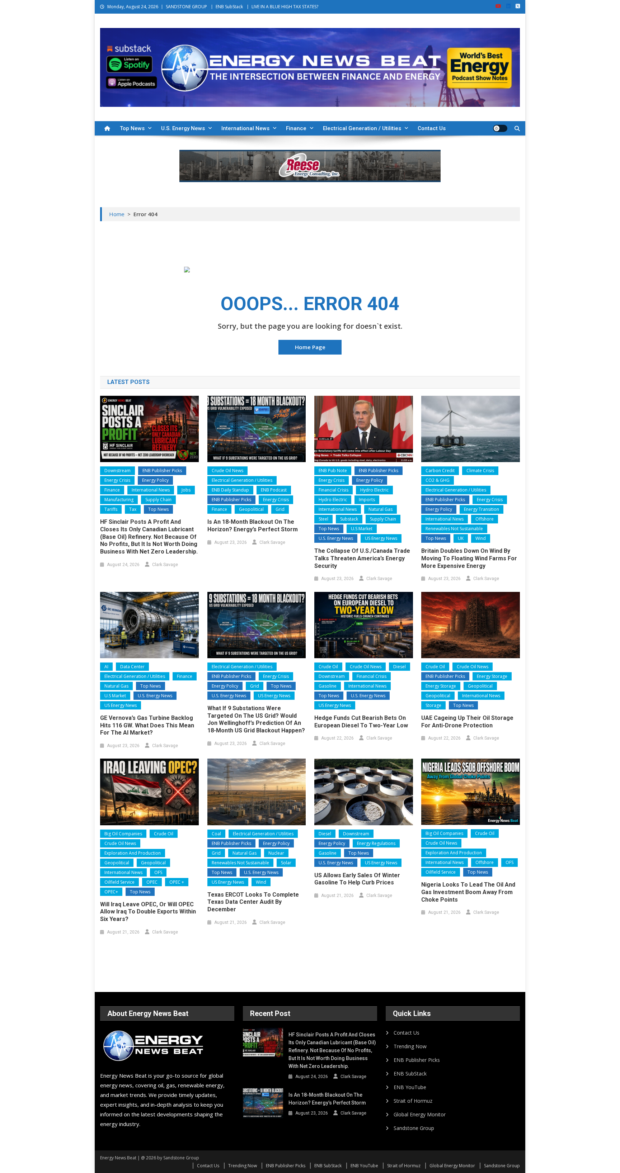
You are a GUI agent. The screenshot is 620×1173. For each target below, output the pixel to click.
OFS (158, 872)
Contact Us (432, 128)
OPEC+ (111, 892)
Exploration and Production (132, 853)
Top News (132, 128)
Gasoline (328, 686)
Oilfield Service (119, 882)
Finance (296, 128)
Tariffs (110, 509)
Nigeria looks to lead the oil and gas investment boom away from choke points (468, 892)
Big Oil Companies (123, 834)
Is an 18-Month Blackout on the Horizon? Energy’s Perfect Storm (252, 525)
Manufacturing (118, 500)
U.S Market (361, 529)
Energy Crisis (117, 480)
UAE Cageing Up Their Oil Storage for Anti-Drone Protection (467, 721)
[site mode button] (500, 128)
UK (461, 538)
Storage (433, 705)
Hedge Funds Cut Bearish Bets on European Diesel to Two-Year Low (361, 721)
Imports (367, 500)
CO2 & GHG (438, 480)
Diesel (399, 667)
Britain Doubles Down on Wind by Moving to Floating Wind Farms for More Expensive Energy (469, 558)
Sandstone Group (414, 1128)
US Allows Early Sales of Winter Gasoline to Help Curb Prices (357, 879)
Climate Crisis (480, 470)
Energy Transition (481, 509)
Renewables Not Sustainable (454, 529)
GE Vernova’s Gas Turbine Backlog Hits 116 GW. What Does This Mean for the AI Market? (147, 725)
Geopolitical (251, 509)
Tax (132, 509)
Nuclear (276, 853)
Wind (480, 538)
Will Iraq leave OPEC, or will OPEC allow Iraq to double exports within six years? (148, 912)
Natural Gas (380, 509)
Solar (286, 863)
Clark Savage (165, 564)
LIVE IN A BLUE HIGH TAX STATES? (285, 7)
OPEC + (176, 882)
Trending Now (410, 1046)
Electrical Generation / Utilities (362, 128)
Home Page (310, 347)
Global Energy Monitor (420, 1114)
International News (245, 128)
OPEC (152, 882)
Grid (280, 509)
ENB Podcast (274, 490)
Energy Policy (155, 480)
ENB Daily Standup (230, 490)
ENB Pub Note (333, 470)
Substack (349, 519)
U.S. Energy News (183, 128)
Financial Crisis (333, 490)
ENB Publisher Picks (162, 470)
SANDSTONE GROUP (186, 7)
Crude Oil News (227, 470)
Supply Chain (158, 500)
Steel (323, 519)
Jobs (186, 490)
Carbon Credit (440, 470)
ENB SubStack (229, 7)
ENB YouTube (410, 1087)
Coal (216, 834)
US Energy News (381, 538)
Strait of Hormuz (413, 1100)
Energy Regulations (376, 843)
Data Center (132, 667)
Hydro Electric (374, 490)
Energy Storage (492, 676)
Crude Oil (328, 667)
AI (106, 667)
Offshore (484, 519)
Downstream (117, 470)
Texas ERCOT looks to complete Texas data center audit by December (253, 902)
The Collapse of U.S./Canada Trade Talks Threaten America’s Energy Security (362, 558)
